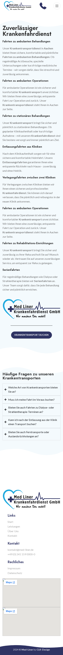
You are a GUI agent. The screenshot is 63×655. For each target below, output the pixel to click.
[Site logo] (18, 5)
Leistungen (14, 526)
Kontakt (12, 535)
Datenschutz (15, 573)
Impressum (14, 568)
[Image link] (31, 308)
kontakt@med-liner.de (20, 549)
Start (10, 521)
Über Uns (13, 531)
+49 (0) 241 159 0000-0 (21, 554)
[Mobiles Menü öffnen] (57, 6)
